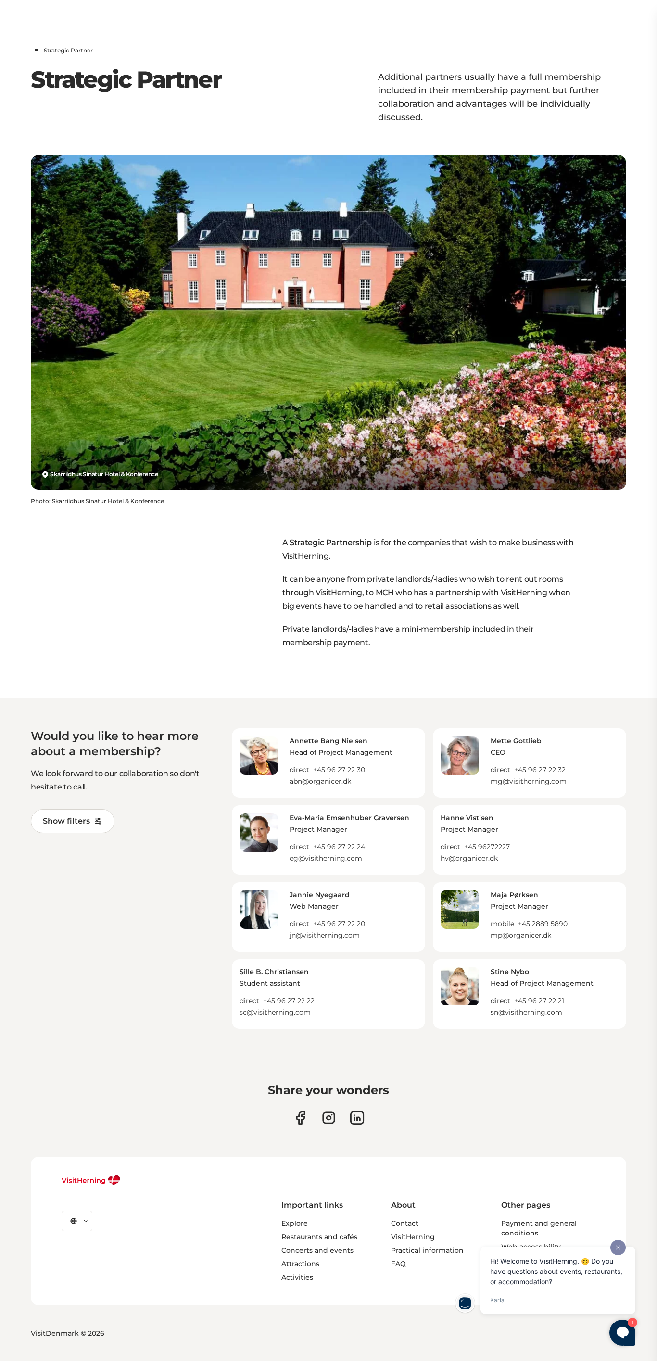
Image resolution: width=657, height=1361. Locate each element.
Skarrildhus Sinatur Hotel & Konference (104, 474)
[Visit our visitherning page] (300, 1117)
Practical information (427, 1250)
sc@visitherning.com (275, 1012)
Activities (297, 1277)
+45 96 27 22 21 (539, 1000)
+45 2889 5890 (543, 923)
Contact (404, 1223)
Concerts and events (317, 1250)
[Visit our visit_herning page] (328, 1117)
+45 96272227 (487, 846)
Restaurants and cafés (319, 1237)
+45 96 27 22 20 (339, 923)
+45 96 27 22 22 (289, 1000)
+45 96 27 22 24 (339, 846)
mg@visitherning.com (529, 781)
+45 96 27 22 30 (339, 769)
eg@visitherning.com (326, 858)
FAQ (398, 1263)
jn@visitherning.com (325, 935)
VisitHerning (413, 1237)
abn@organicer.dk (320, 781)
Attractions (300, 1263)
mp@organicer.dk (521, 935)
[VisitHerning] (91, 1180)
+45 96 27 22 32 (540, 769)
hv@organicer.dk (469, 858)
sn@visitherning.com (526, 1012)
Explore (294, 1223)
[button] (341, 761)
